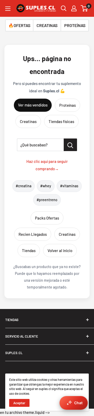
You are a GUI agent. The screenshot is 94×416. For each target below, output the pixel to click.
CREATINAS (47, 25)
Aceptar (19, 403)
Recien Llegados (33, 234)
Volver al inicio (60, 250)
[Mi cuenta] (74, 8)
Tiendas (29, 250)
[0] (84, 8)
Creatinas (28, 121)
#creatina (23, 186)
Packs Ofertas (47, 218)
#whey (45, 186)
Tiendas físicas (61, 121)
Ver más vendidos (33, 105)
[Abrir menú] (7, 9)
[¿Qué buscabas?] (70, 144)
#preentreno (47, 200)
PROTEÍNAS (74, 25)
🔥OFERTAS (19, 25)
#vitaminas (69, 186)
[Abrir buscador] (64, 8)
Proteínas (67, 105)
